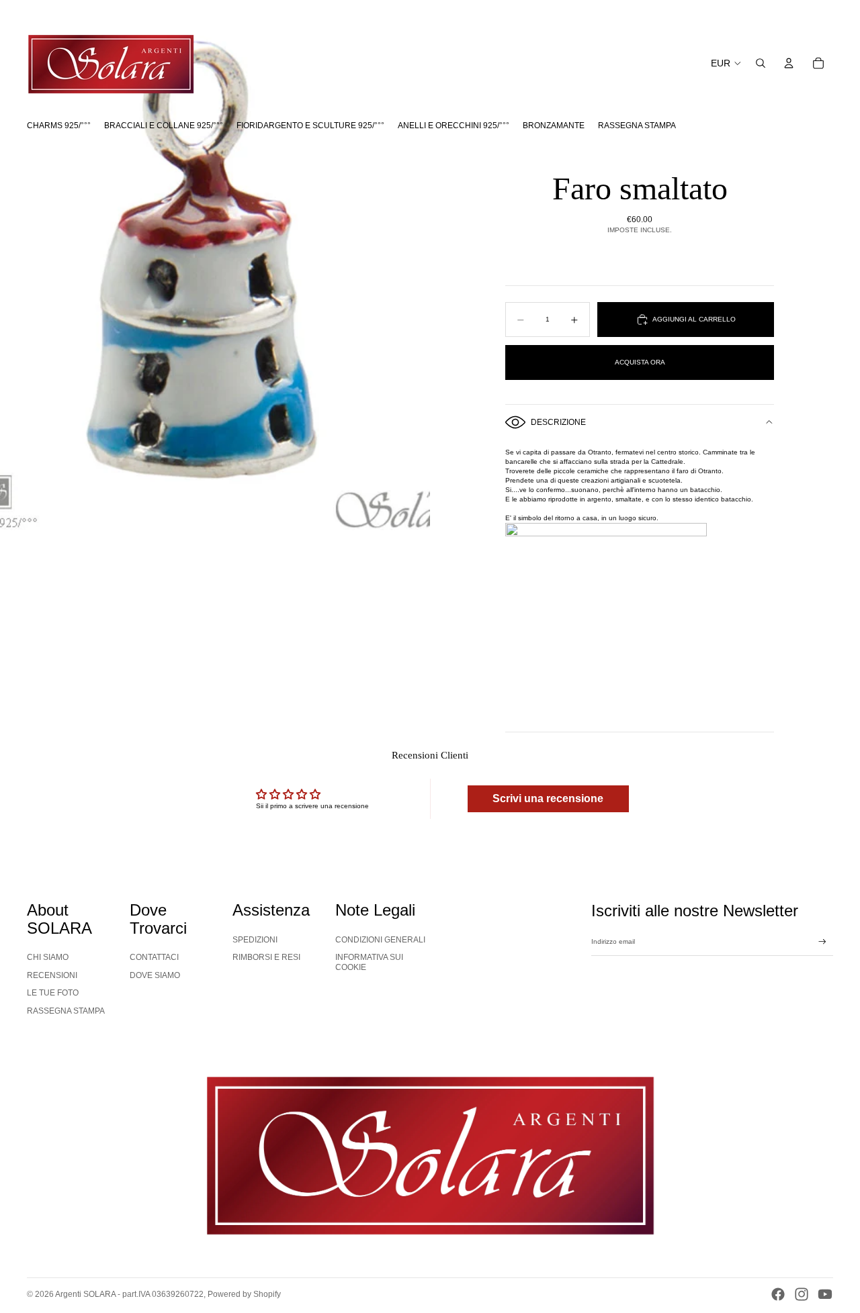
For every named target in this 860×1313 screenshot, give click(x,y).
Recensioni (52, 975)
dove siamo (155, 975)
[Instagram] (801, 1294)
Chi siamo (48, 957)
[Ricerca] (760, 63)
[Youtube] (825, 1294)
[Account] (789, 63)
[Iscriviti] (822, 942)
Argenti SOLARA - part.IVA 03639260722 (129, 1294)
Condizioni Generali (380, 939)
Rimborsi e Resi (266, 957)
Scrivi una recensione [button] (547, 798)
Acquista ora (640, 362)
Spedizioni (254, 939)
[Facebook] (778, 1294)
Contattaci (154, 957)
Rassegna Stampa (66, 1011)
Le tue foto (53, 993)
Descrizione (558, 422)
